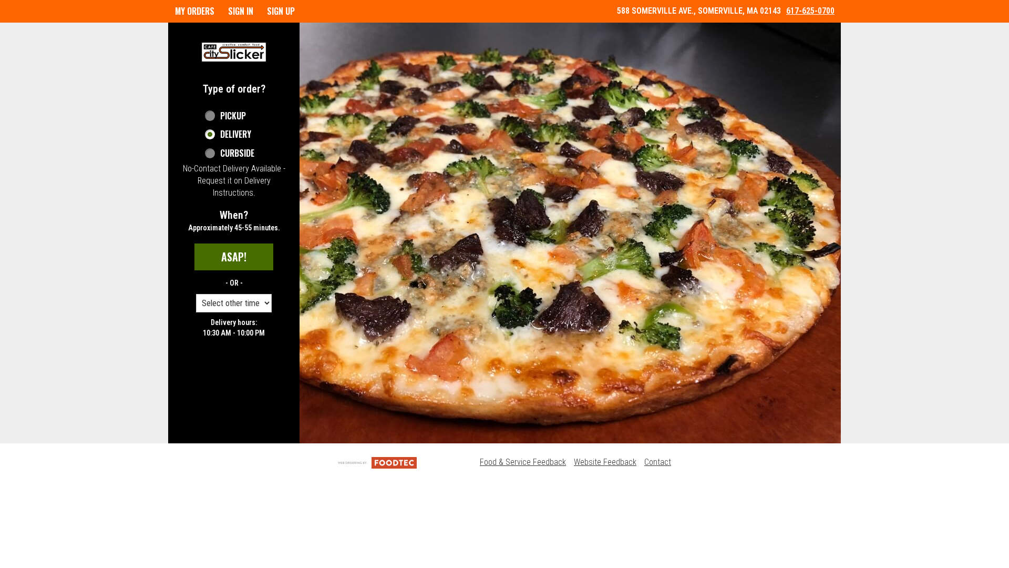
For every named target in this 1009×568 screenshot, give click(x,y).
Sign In (240, 11)
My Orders (194, 11)
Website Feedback (605, 462)
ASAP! (233, 257)
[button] (233, 52)
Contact (657, 462)
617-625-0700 (810, 11)
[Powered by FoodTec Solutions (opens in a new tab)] (377, 462)
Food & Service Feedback (523, 462)
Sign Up (281, 11)
